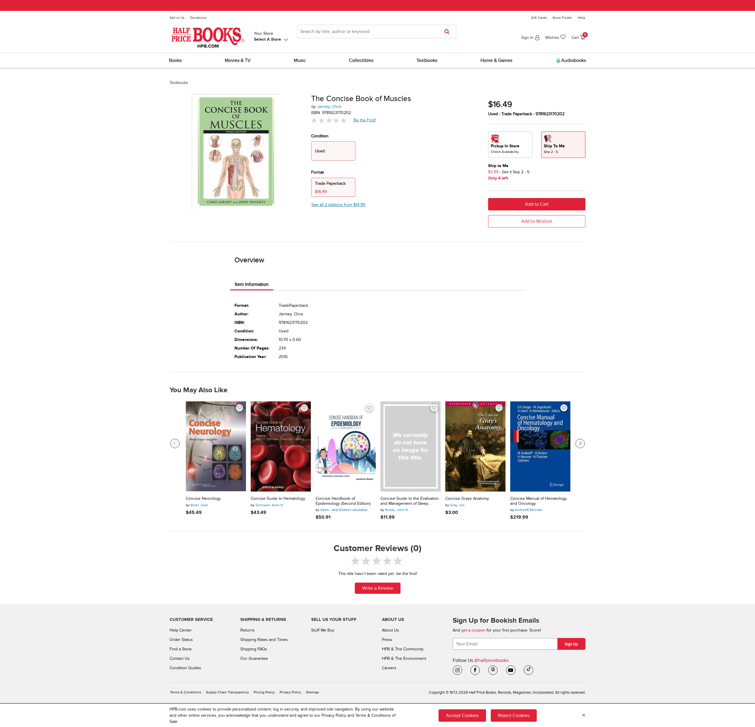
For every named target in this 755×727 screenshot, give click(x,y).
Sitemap (312, 692)
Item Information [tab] (252, 284)
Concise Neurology (203, 498)
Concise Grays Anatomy (467, 498)
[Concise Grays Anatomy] (475, 446)
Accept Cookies (462, 715)
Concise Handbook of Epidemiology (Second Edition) (343, 501)
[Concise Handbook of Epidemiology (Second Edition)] (346, 446)
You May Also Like (198, 390)
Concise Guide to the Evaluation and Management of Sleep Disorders (409, 501)
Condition (320, 136)
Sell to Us (177, 18)
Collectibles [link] (361, 60)
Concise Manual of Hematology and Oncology (538, 501)
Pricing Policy (264, 692)
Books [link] (175, 60)
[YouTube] (511, 670)
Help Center (181, 630)
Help (581, 18)
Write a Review (377, 588)
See (338, 204)
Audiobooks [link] (573, 60)
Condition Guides (185, 667)
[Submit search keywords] (448, 31)
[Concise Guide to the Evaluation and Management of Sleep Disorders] (410, 446)
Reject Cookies (513, 715)
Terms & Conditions (185, 692)
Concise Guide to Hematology (278, 498)
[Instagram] (457, 670)
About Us (390, 630)
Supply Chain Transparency (227, 692)
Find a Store (181, 649)
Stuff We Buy (322, 630)
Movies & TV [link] (238, 60)
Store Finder (562, 18)
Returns (247, 630)
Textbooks (179, 82)
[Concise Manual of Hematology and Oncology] (540, 446)
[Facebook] (475, 670)
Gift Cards (539, 18)
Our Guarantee (254, 658)
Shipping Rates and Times (264, 639)
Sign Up (571, 644)
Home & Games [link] (496, 60)
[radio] (510, 144)
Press (387, 639)
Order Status (181, 639)
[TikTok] (528, 670)
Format (317, 172)
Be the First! (365, 120)
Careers (389, 667)
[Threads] (493, 670)
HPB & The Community (403, 649)
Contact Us (180, 658)
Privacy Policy (290, 692)
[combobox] (376, 31)
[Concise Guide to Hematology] (281, 446)
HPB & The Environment (404, 658)
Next (580, 443)
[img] (329, 120)
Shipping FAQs (253, 649)
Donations (198, 18)
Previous (175, 443)
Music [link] (300, 60)
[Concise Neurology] (216, 446)
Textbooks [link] (426, 60)
